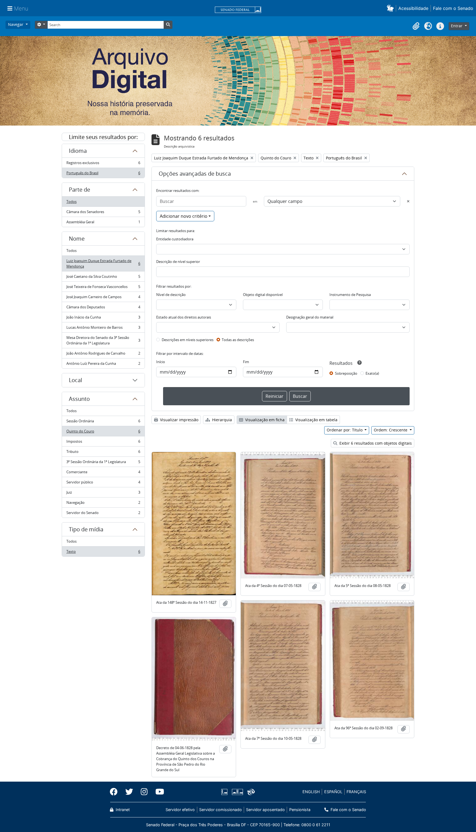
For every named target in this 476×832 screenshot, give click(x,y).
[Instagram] (144, 792)
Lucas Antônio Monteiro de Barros (103, 329)
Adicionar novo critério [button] (183, 216)
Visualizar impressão (178, 419)
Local (75, 380)
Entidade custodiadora (174, 238)
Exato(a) (372, 373)
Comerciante (103, 473)
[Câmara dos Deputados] (225, 792)
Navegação (103, 504)
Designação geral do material (309, 317)
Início (160, 361)
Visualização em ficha (264, 419)
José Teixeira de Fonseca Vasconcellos (103, 288)
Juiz (103, 493)
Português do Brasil (103, 174)
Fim (246, 361)
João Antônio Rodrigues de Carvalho (103, 354)
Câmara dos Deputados (103, 308)
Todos (71, 201)
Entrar (457, 25)
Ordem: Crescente (391, 430)
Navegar (16, 24)
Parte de (79, 189)
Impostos (103, 443)
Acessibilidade (413, 8)
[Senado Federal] (238, 10)
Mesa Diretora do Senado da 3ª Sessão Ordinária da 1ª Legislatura (103, 340)
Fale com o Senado (453, 8)
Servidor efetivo (180, 809)
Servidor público (103, 483)
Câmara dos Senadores (103, 213)
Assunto (79, 399)
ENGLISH (311, 791)
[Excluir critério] (408, 201)
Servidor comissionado (220, 809)
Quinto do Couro (103, 432)
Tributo (103, 453)
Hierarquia (221, 419)
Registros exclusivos (103, 164)
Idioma (78, 150)
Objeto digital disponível (263, 294)
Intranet (122, 809)
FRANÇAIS (356, 791)
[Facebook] (115, 792)
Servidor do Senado (103, 514)
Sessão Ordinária (103, 422)
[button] (391, 8)
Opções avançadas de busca (195, 173)
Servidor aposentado (265, 809)
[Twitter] (129, 792)
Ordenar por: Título (345, 430)
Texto (103, 552)
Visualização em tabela (315, 419)
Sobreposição (346, 373)
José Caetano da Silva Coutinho (103, 278)
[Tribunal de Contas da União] (250, 792)
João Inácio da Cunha (103, 318)
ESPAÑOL (333, 791)
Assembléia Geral (103, 223)
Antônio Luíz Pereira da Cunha (103, 364)
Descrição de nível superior (178, 261)
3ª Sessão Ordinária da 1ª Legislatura (103, 463)
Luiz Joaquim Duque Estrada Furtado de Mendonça (103, 263)
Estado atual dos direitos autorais (183, 317)
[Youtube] (158, 792)
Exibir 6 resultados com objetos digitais (375, 443)
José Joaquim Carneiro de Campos (103, 298)
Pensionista (299, 809)
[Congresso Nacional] (237, 792)
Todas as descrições (238, 339)
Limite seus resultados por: (103, 137)
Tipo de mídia (86, 529)
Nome (77, 238)
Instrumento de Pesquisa (350, 294)
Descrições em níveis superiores (187, 339)
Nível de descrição (171, 294)
